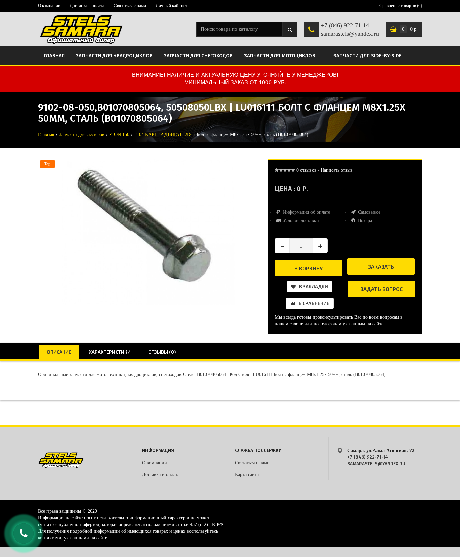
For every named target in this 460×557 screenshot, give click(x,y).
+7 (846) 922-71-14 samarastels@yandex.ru (350, 29)
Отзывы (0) (162, 352)
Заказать (381, 266)
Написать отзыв (337, 170)
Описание (59, 352)
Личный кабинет (171, 5)
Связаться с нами (130, 5)
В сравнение (314, 303)
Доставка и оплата (87, 5)
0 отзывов (306, 170)
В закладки (313, 286)
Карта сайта (247, 474)
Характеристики (110, 352)
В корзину (308, 268)
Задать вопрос (381, 289)
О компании (49, 5)
